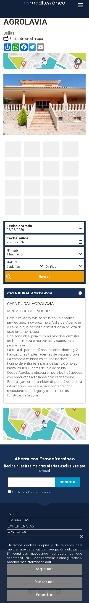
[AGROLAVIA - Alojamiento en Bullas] (13, 149)
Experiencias (21, 526)
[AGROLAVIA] (44, 61)
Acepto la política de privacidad (32, 492)
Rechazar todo (44, 582)
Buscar (45, 277)
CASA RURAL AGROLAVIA (29, 293)
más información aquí (36, 562)
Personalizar (44, 595)
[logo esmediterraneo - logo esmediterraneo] (44, 3)
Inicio (13, 514)
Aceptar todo (44, 569)
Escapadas (18, 520)
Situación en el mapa (26, 39)
